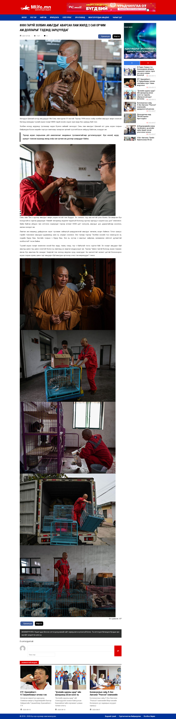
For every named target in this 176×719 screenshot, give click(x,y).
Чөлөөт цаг (117, 17)
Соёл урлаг (66, 17)
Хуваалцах (105, 36)
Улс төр (33, 17)
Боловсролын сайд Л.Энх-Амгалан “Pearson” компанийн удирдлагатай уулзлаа (104, 694)
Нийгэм (43, 17)
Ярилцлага (54, 17)
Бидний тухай (110, 716)
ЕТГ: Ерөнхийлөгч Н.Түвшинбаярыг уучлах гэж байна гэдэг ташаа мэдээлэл (34, 694)
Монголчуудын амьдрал (98, 17)
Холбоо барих (149, 716)
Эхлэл (24, 17)
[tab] (132, 63)
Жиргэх (117, 36)
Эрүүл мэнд (80, 17)
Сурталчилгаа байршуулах (130, 716)
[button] (111, 9)
